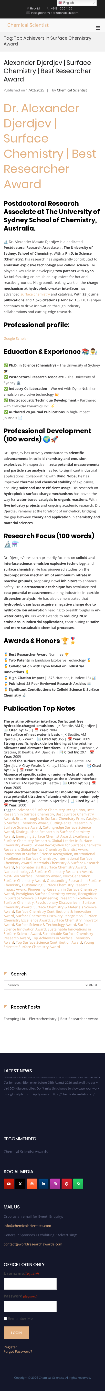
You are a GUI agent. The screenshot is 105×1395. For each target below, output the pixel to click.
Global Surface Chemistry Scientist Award (54, 849)
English (68, 3)
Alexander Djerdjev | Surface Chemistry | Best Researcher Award (47, 71)
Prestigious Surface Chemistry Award (46, 893)
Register (10, 1347)
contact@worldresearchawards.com (33, 1244)
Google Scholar (16, 338)
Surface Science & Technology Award (46, 924)
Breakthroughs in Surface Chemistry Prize (50, 818)
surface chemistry (35, 294)
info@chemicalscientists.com (27, 1225)
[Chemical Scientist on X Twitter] (20, 1184)
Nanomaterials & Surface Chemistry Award (51, 867)
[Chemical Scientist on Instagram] (55, 1184)
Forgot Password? (18, 1351)
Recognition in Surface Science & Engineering (50, 895)
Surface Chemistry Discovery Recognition (49, 915)
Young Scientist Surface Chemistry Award (49, 944)
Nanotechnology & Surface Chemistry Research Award (48, 871)
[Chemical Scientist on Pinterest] (67, 1184)
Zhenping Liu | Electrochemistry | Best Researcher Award (51, 1018)
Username (21, 1273)
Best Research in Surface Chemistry (49, 811)
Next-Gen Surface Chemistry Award (33, 876)
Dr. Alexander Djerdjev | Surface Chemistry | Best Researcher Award (50, 146)
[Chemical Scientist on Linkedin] (43, 1184)
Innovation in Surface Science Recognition (38, 853)
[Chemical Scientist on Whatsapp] (78, 1184)
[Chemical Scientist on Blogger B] (32, 1184)
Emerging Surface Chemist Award (43, 836)
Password (21, 1296)
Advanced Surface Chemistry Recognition (51, 809)
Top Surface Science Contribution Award (49, 942)
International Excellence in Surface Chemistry (49, 855)
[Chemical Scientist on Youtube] (9, 1184)
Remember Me (20, 1318)
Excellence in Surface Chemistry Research (49, 838)
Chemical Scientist (28, 25)
